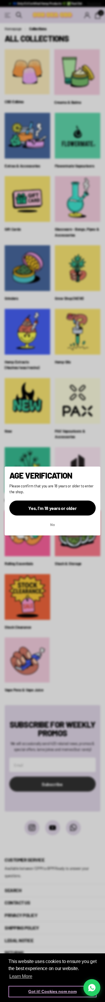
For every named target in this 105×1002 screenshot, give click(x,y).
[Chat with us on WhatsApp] (91, 987)
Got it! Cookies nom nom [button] (52, 991)
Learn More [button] (20, 976)
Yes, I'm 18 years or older (52, 508)
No (52, 525)
